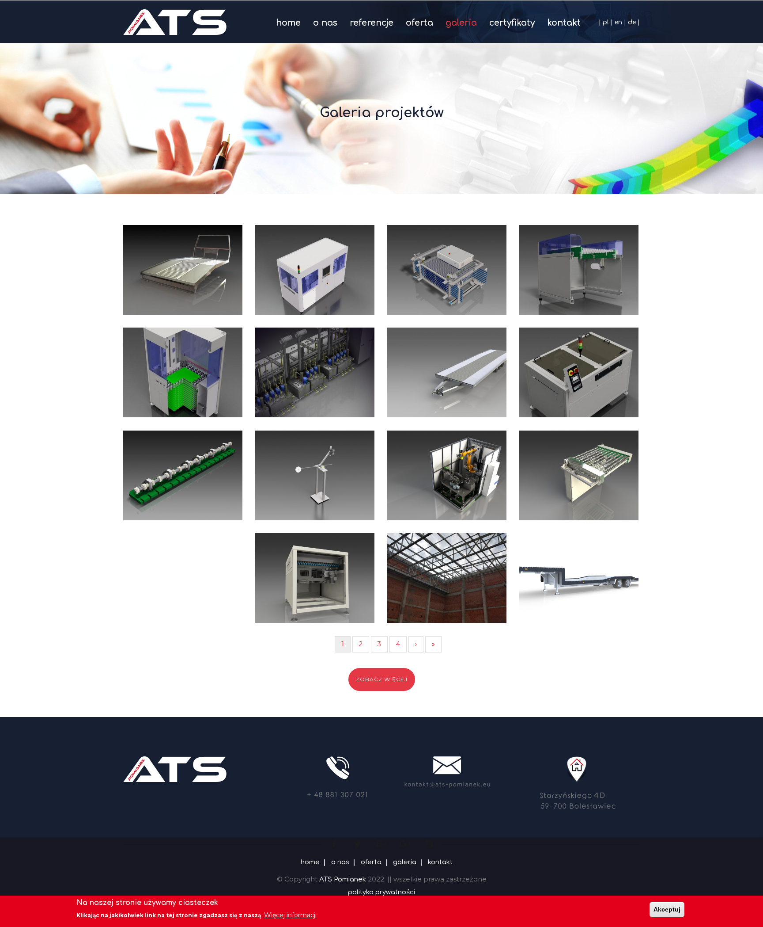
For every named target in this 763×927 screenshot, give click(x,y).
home (288, 22)
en (618, 22)
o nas (325, 22)
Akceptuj (666, 909)
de (632, 22)
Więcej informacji (290, 915)
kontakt (564, 22)
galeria (461, 22)
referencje (371, 22)
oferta (419, 22)
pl (606, 22)
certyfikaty (512, 22)
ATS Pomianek (342, 879)
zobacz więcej (382, 679)
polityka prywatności (381, 892)
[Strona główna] (175, 19)
